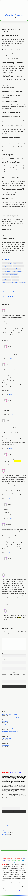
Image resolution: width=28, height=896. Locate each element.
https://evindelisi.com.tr (5, 695)
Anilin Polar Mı (4, 834)
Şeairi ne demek (15, 279)
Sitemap (12, 695)
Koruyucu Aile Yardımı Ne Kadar (11, 296)
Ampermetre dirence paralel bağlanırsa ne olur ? (10, 714)
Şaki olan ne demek (6, 277)
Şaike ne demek (5, 274)
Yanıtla (9, 340)
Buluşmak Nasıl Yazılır (6, 830)
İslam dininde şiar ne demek (18, 266)
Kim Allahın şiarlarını (17, 268)
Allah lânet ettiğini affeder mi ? (7, 742)
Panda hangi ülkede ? (5, 721)
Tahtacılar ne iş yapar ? (5, 745)
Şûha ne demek (22, 282)
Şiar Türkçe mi (14, 282)
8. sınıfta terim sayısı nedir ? (6, 738)
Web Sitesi (3, 666)
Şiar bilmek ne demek (6, 282)
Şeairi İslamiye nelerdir (6, 279)
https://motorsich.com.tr (15, 693)
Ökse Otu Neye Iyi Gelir (9, 291)
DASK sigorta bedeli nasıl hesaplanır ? (8, 728)
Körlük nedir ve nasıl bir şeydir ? (7, 724)
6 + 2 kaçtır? (4, 679)
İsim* (3, 653)
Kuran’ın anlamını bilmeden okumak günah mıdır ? (10, 731)
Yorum (3, 637)
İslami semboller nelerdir (7, 268)
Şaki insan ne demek (13, 274)
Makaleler (7, 259)
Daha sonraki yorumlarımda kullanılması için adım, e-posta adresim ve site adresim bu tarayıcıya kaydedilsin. (14, 675)
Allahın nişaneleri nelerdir (7, 263)
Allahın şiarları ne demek (18, 263)
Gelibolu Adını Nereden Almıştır (7, 825)
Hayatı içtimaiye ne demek (7, 266)
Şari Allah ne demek (14, 277)
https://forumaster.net (4, 693)
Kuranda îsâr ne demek (6, 271)
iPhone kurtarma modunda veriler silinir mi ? (9, 735)
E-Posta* (3, 659)
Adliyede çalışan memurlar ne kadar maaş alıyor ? (10, 717)
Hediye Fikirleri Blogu (14, 15)
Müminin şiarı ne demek (17, 271)
